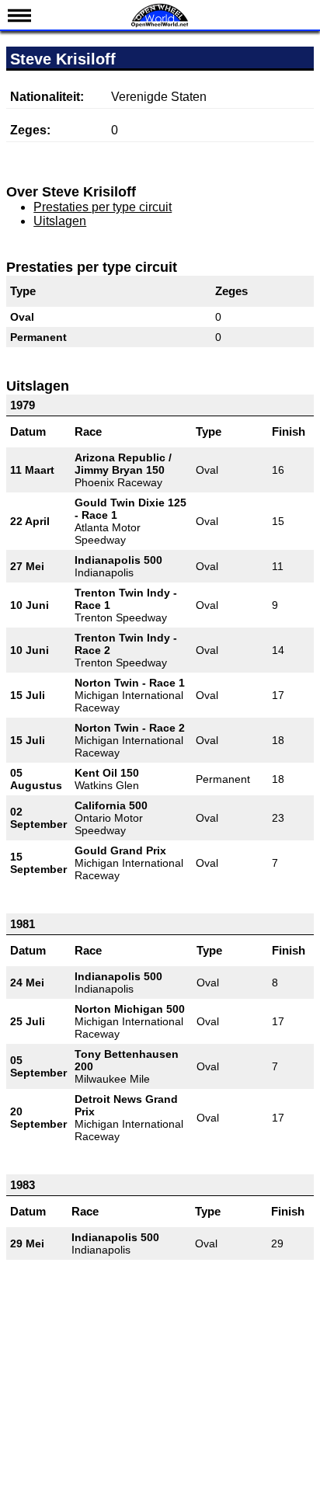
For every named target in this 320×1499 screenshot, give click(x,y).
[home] (160, 25)
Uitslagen (59, 221)
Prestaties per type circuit (102, 207)
